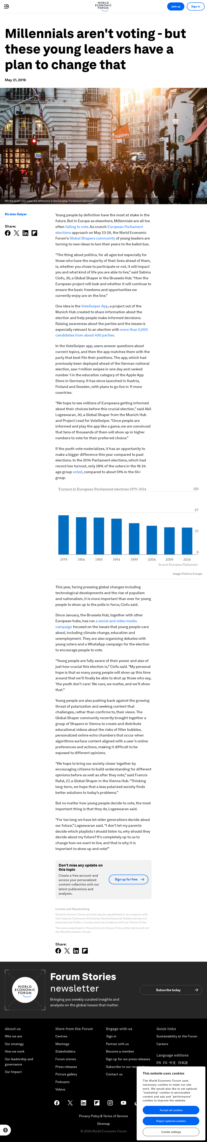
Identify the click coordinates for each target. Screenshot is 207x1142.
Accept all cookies (171, 1110)
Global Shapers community (92, 238)
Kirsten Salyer (16, 214)
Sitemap (103, 1124)
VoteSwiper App (94, 306)
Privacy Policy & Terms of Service (103, 1116)
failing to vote (76, 227)
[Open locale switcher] (5, 1130)
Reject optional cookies (171, 1121)
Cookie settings (171, 1132)
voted (77, 472)
